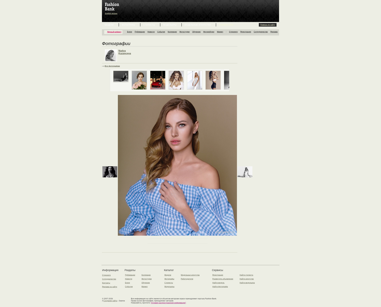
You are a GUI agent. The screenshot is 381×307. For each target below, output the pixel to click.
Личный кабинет (114, 32)
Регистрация (245, 32)
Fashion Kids (226, 25)
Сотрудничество (261, 32)
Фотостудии (184, 32)
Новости (151, 32)
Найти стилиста (246, 275)
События (161, 32)
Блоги (129, 32)
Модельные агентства (198, 25)
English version (111, 13)
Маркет (220, 32)
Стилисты (149, 25)
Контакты (106, 283)
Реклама (274, 32)
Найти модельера (247, 283)
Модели (109, 25)
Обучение (196, 32)
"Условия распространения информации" (168, 303)
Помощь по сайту (267, 25)
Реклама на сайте (109, 287)
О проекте (233, 32)
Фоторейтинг (208, 32)
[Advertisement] (191, 7)
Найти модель (218, 283)
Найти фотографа (220, 287)
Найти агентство (247, 279)
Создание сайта (110, 301)
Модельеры (169, 25)
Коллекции (172, 32)
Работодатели (187, 279)
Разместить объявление (222, 279)
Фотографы (128, 25)
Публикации (140, 32)
